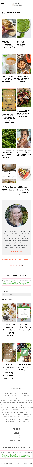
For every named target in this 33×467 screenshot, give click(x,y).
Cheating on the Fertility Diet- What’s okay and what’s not (24, 153)
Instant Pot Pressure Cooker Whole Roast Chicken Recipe (9, 189)
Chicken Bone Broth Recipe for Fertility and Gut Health (9, 79)
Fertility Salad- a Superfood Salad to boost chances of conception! (24, 113)
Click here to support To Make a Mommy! (15, 259)
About (16, 433)
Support (16, 437)
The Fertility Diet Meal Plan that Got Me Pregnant (23, 79)
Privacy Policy (16, 440)
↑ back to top (16, 389)
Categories (5, 291)
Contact (16, 435)
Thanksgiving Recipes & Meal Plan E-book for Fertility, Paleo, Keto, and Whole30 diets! (8, 118)
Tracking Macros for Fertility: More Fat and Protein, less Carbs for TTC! (23, 190)
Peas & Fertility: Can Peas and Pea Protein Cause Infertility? (8, 154)
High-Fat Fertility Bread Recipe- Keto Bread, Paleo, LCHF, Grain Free (8, 44)
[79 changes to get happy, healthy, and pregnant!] (16, 285)
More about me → (16, 251)
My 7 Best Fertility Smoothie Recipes (21, 44)
